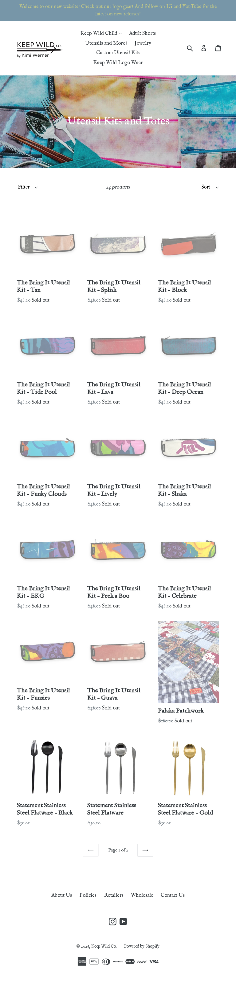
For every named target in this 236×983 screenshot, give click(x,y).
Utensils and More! (106, 43)
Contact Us (173, 895)
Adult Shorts (142, 33)
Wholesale (142, 895)
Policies (87, 895)
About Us (61, 895)
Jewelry (142, 43)
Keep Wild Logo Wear (118, 62)
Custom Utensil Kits (118, 53)
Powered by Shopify (141, 946)
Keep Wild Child (102, 33)
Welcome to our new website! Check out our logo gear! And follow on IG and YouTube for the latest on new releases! (118, 10)
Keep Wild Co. (104, 946)
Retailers (114, 895)
